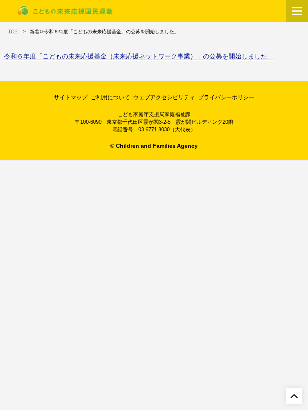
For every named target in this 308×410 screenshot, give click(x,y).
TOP (13, 31)
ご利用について (110, 97)
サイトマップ (70, 97)
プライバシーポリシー (226, 97)
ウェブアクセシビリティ (164, 97)
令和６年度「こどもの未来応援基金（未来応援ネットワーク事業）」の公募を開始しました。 (139, 56)
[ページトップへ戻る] (294, 396)
